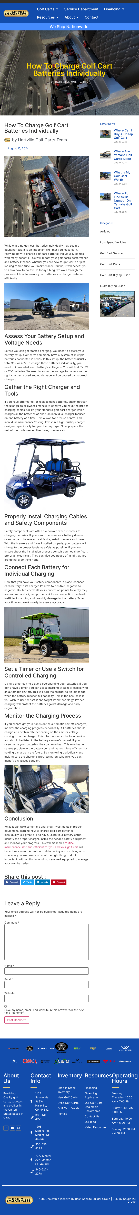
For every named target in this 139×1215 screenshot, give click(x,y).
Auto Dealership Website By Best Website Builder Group (74, 1199)
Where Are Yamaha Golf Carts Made (123, 154)
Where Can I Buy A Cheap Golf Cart (123, 134)
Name (9, 965)
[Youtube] (12, 1128)
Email (9, 979)
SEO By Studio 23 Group (124, 1200)
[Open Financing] (123, 9)
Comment (11, 922)
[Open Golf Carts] (57, 9)
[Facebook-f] (5, 1128)
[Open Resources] (57, 17)
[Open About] (77, 17)
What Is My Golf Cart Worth (122, 176)
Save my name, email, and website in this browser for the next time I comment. (44, 1011)
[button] (12, 882)
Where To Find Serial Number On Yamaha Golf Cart (123, 200)
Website (9, 993)
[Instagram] (18, 1128)
